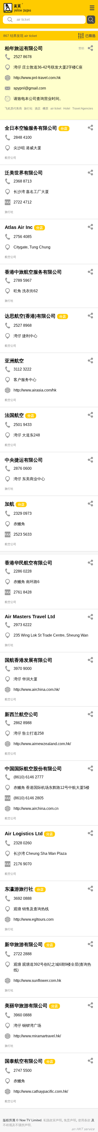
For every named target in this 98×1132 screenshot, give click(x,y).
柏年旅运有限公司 (24, 48)
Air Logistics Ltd (24, 833)
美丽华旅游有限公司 (26, 1005)
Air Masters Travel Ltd (30, 616)
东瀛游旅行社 (19, 889)
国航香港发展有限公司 (28, 660)
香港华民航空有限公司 (28, 562)
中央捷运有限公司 (24, 460)
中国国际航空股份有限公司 (33, 768)
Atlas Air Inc (19, 227)
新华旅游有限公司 (24, 944)
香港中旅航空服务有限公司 (33, 272)
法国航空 (14, 415)
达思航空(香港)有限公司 (30, 316)
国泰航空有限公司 (24, 1061)
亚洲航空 (14, 360)
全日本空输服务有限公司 (31, 128)
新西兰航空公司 (21, 714)
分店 (64, 128)
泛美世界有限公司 (24, 172)
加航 (9, 504)
